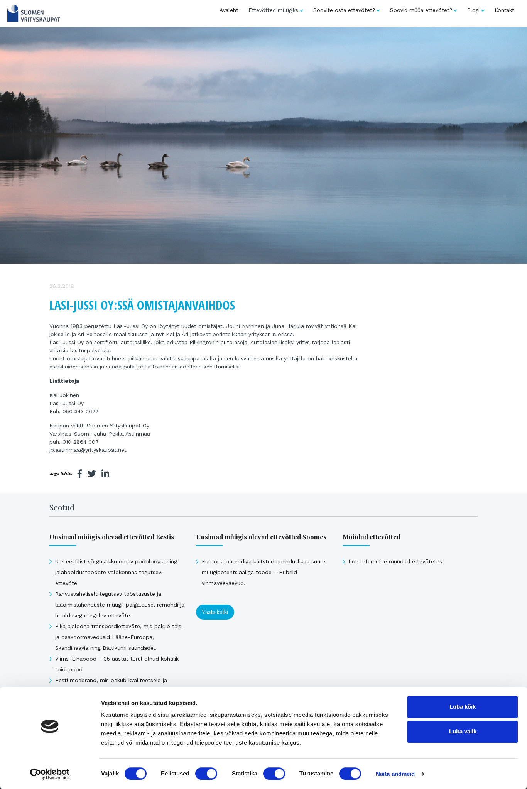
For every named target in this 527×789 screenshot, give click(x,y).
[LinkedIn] (105, 474)
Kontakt (504, 10)
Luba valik (462, 731)
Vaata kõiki (215, 612)
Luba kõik (462, 706)
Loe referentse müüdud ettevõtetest (396, 561)
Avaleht (229, 10)
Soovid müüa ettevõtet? (421, 10)
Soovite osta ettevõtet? (344, 10)
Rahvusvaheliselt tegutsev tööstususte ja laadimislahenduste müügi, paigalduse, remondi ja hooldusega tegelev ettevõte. (119, 604)
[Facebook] (80, 474)
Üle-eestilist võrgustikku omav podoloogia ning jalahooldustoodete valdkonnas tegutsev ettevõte (116, 572)
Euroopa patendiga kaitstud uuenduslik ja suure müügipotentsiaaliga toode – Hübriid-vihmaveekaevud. (263, 572)
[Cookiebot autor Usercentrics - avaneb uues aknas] (50, 774)
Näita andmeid (395, 773)
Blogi (473, 10)
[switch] (206, 773)
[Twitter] (92, 474)
